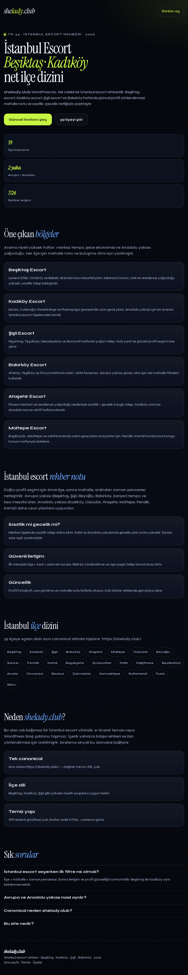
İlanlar (26, 962)
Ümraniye (34, 673)
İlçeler (38, 962)
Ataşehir (96, 652)
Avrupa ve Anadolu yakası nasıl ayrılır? (45, 897)
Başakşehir (75, 663)
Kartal (52, 663)
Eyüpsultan (102, 663)
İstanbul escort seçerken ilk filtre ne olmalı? (51, 871)
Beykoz (57, 673)
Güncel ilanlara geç (28, 119)
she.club (19, 11)
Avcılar (12, 673)
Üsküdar (140, 652)
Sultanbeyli (138, 673)
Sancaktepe (109, 673)
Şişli (55, 652)
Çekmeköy (81, 673)
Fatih (124, 663)
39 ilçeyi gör (71, 119)
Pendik (33, 663)
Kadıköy (36, 652)
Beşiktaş (14, 652)
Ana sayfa (11, 962)
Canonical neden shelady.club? (38, 910)
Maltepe (118, 652)
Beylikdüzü (171, 663)
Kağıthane (144, 663)
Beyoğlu (163, 652)
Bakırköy (73, 652)
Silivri (11, 684)
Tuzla (159, 673)
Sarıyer (13, 663)
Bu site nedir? (19, 923)
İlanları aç (171, 11)
